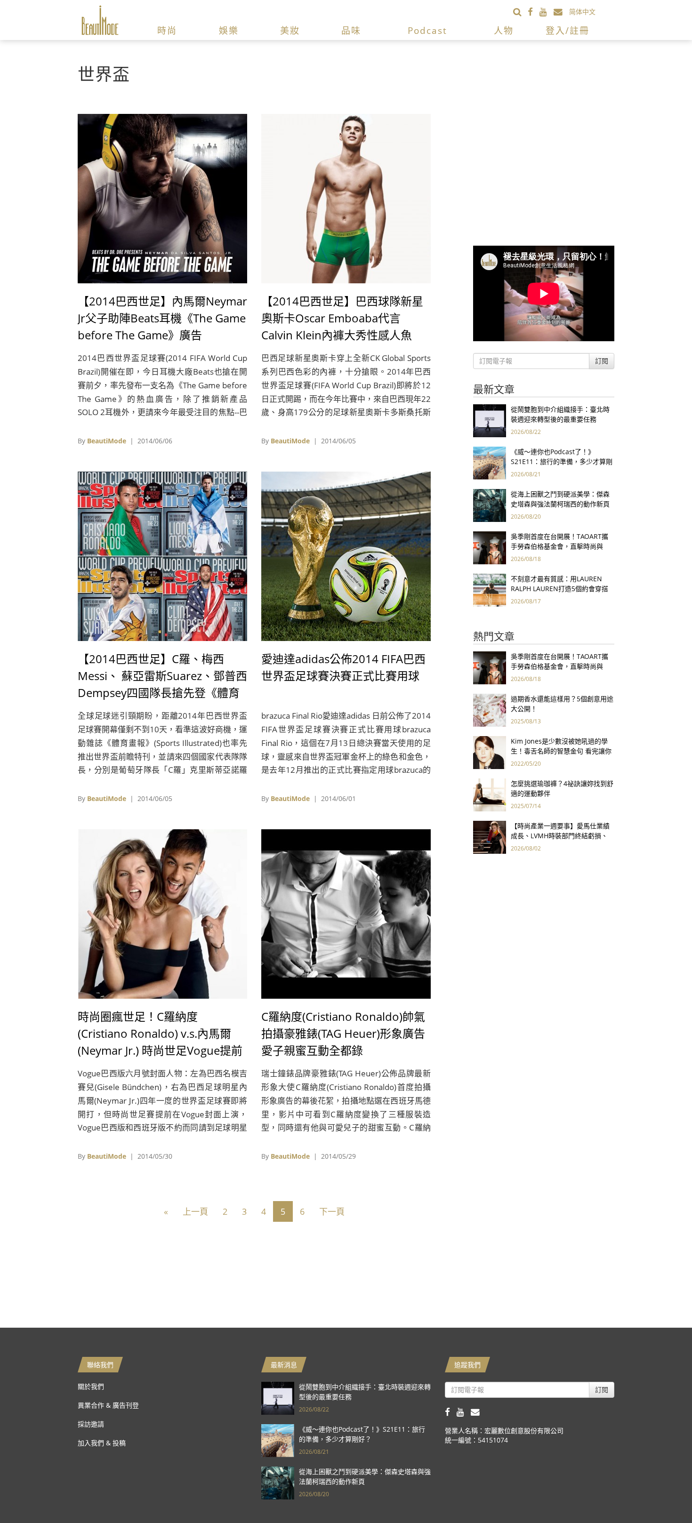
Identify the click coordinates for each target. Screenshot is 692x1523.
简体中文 (582, 11)
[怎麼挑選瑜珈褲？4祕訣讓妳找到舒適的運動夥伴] (489, 794)
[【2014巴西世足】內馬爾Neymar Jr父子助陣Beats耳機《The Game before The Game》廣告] (162, 197)
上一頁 (195, 1211)
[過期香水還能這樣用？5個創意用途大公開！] (489, 709)
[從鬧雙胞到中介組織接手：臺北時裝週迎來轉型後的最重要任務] (489, 420)
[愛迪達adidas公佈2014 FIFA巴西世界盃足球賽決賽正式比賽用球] (346, 555)
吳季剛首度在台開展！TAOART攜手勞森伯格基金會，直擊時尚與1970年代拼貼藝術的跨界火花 (559, 546)
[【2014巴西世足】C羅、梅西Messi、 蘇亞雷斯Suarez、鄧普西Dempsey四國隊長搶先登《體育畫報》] (162, 555)
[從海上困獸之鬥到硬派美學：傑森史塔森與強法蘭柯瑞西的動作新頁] (489, 504)
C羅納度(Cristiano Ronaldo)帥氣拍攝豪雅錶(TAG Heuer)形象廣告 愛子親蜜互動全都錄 (343, 1033)
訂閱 (601, 360)
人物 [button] (504, 30)
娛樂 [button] (229, 30)
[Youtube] (546, 11)
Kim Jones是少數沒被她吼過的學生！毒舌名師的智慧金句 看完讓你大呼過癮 (561, 751)
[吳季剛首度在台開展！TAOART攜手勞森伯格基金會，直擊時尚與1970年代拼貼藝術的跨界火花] (489, 547)
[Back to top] (661, 1492)
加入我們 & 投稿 (102, 1442)
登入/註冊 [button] (567, 30)
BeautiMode (106, 440)
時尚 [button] (167, 30)
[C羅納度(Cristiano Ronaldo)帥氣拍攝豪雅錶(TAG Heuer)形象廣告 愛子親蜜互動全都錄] (346, 913)
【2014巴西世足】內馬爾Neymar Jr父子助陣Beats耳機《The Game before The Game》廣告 (162, 318)
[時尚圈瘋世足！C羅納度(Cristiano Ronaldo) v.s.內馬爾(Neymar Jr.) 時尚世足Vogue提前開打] (162, 913)
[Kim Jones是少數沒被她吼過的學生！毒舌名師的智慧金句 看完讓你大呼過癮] (489, 751)
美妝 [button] (290, 30)
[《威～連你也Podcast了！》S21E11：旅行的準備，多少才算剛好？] (489, 462)
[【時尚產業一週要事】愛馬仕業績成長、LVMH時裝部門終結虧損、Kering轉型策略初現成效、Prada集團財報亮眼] (489, 836)
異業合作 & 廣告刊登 (108, 1405)
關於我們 (91, 1386)
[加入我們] (561, 11)
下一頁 (332, 1211)
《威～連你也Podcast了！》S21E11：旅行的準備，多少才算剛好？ (561, 461)
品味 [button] (351, 30)
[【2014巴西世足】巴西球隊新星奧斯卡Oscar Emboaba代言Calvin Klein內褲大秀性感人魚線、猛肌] (346, 197)
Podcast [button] (427, 30)
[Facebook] (533, 11)
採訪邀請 (91, 1423)
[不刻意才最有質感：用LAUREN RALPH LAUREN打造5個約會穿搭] (489, 589)
